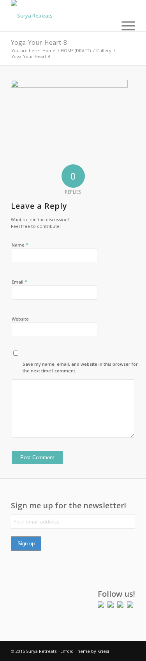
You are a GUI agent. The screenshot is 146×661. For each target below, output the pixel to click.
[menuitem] (124, 25)
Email (19, 281)
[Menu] (124, 25)
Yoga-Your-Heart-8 (39, 42)
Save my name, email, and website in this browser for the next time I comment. (80, 367)
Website (20, 319)
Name (20, 244)
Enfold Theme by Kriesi (84, 651)
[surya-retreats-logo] (60, 15)
